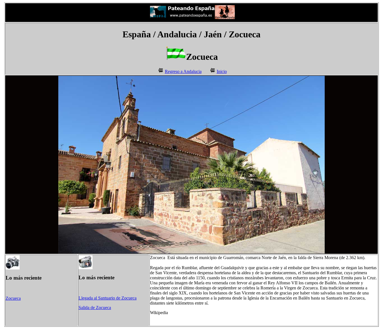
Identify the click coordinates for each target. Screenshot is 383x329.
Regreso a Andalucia (183, 71)
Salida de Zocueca (95, 307)
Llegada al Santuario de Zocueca (108, 298)
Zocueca (13, 298)
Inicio (222, 71)
